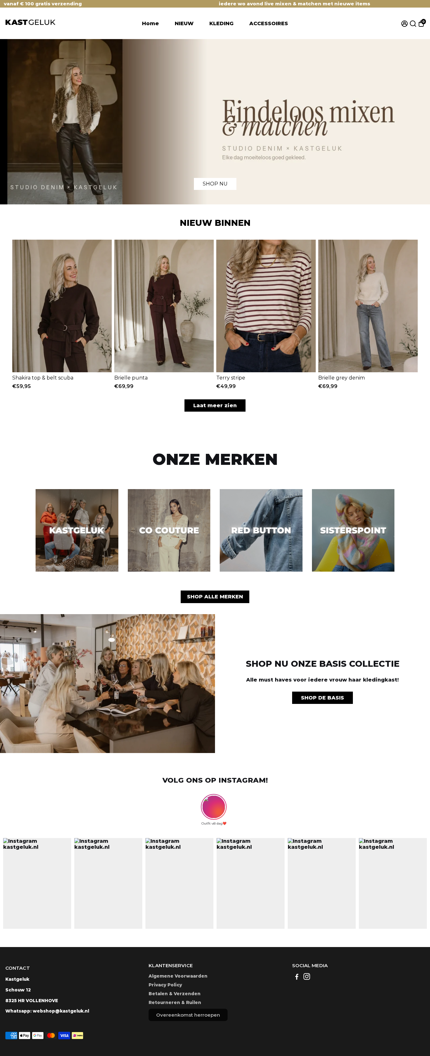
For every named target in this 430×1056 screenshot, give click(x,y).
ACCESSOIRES (268, 23)
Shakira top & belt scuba (42, 378)
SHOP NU (215, 184)
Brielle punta (131, 378)
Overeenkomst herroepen (188, 1015)
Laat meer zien (215, 405)
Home (150, 23)
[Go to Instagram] (307, 977)
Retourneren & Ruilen (175, 1002)
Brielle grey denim (341, 378)
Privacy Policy (165, 984)
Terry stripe (230, 378)
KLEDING (221, 23)
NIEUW (184, 23)
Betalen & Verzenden (175, 993)
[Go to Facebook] (296, 977)
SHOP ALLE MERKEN (215, 597)
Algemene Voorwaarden (178, 976)
